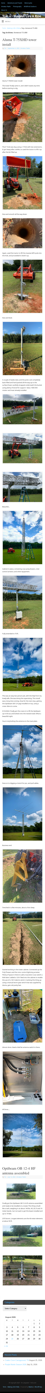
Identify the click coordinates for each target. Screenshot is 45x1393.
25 (12, 1339)
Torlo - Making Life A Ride (21, 16)
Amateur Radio (6, 6)
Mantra (31, 1387)
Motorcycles (28, 3)
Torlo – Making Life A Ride (11, 1387)
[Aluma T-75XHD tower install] (22, 66)
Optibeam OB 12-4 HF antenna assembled (19, 1170)
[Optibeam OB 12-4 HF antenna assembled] (22, 1192)
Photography (17, 6)
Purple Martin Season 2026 (15, 1364)
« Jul (6, 1346)
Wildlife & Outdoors (30, 6)
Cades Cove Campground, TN (17, 1360)
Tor (5, 48)
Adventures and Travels (14, 3)
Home (3, 3)
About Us (4, 10)
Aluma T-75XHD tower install (19, 42)
